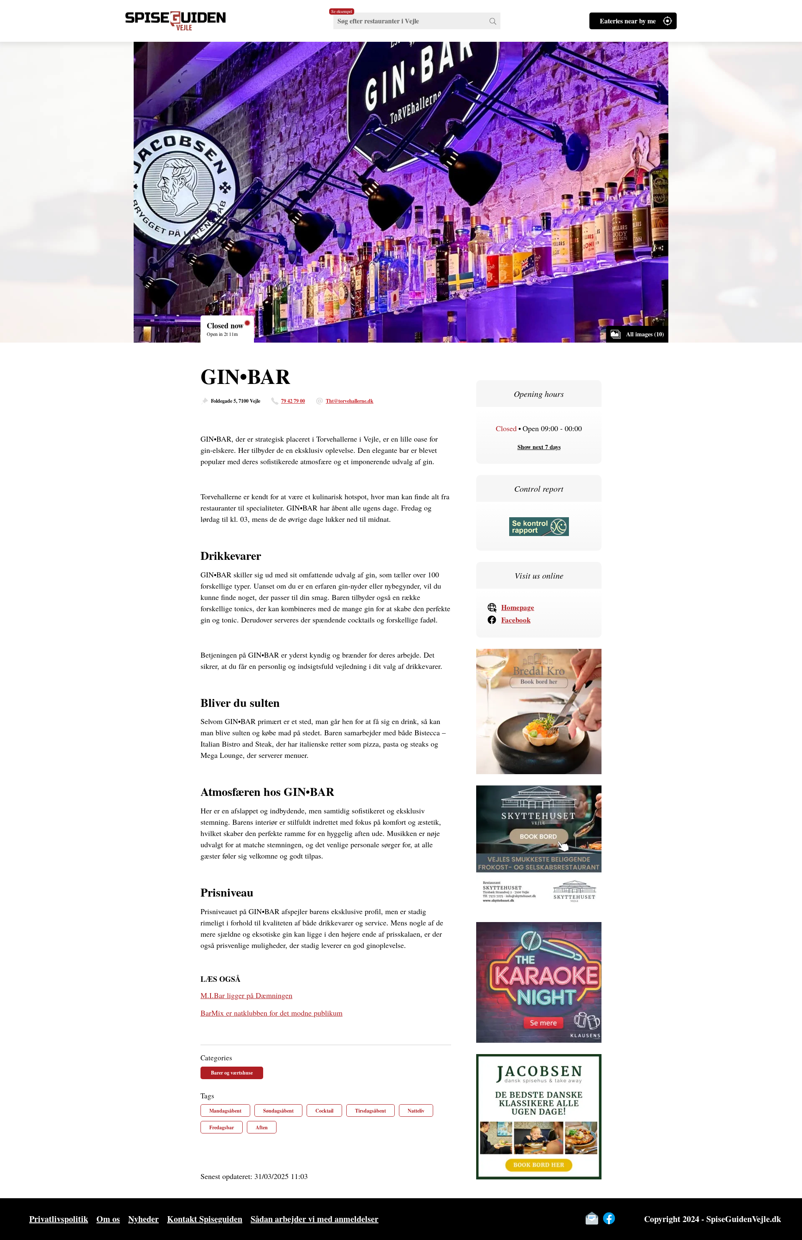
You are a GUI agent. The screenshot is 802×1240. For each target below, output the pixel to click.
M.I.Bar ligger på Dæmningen (246, 995)
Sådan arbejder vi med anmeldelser (314, 1219)
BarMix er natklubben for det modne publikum (271, 1013)
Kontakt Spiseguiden (204, 1219)
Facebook (515, 620)
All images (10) (645, 334)
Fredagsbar (221, 1127)
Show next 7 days (539, 446)
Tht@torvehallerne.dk (349, 400)
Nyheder (143, 1219)
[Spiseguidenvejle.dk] (185, 21)
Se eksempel (341, 11)
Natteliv (416, 1110)
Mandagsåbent (225, 1110)
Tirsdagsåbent (370, 1110)
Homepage (517, 607)
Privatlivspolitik (58, 1219)
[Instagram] (626, 1218)
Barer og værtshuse (232, 1072)
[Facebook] (609, 1218)
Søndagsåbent (278, 1110)
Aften (262, 1127)
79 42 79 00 (293, 400)
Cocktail (324, 1110)
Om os (108, 1219)
